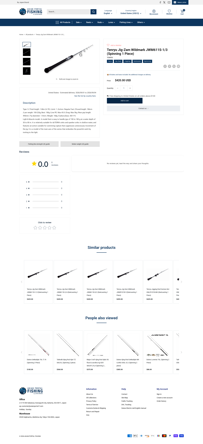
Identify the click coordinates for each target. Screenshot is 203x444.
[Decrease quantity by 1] (117, 88)
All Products (65, 22)
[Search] (93, 11)
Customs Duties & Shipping (96, 408)
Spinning (147, 61)
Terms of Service (92, 405)
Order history (161, 401)
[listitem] (38, 282)
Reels (88, 22)
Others (140, 22)
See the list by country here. (85, 96)
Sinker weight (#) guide (80, 144)
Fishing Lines (125, 22)
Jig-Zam (118, 61)
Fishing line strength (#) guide (39, 144)
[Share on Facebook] (165, 66)
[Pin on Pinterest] (169, 66)
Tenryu (110, 57)
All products (29, 34)
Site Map (124, 398)
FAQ (87, 415)
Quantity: (110, 88)
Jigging (127, 61)
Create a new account (165, 398)
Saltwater (137, 61)
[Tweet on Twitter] (174, 66)
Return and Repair (92, 411)
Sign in (159, 394)
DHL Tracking (126, 405)
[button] (114, 45)
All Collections (91, 398)
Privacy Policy (91, 401)
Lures (110, 22)
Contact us (142, 108)
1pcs (110, 61)
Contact (124, 394)
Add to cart (125, 100)
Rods (100, 22)
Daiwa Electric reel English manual (133, 408)
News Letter (182, 2)
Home (21, 34)
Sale (78, 22)
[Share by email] (178, 66)
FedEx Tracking (127, 401)
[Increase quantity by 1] (130, 88)
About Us (89, 394)
